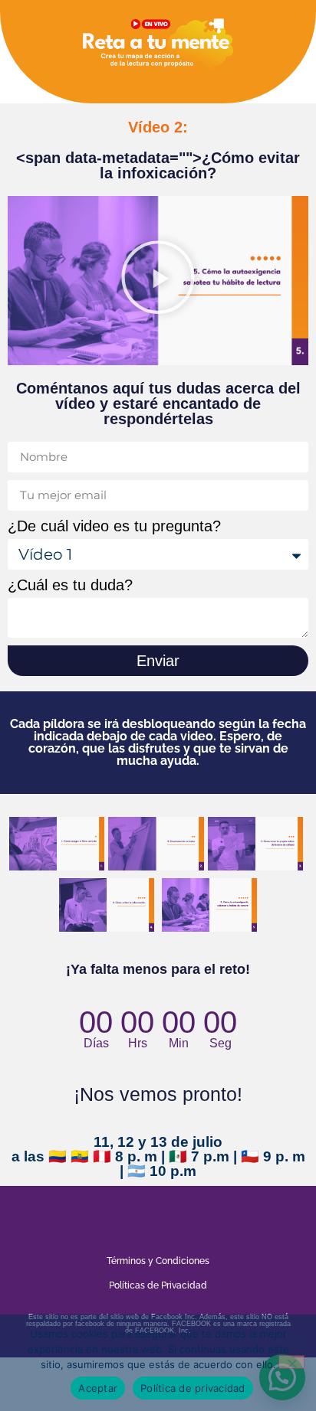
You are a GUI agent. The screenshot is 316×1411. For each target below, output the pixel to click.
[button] (158, 280)
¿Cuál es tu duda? (70, 585)
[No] (291, 1362)
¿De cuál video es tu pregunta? (114, 526)
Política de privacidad (192, 1388)
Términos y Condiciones (158, 1261)
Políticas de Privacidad (158, 1285)
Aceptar (97, 1388)
